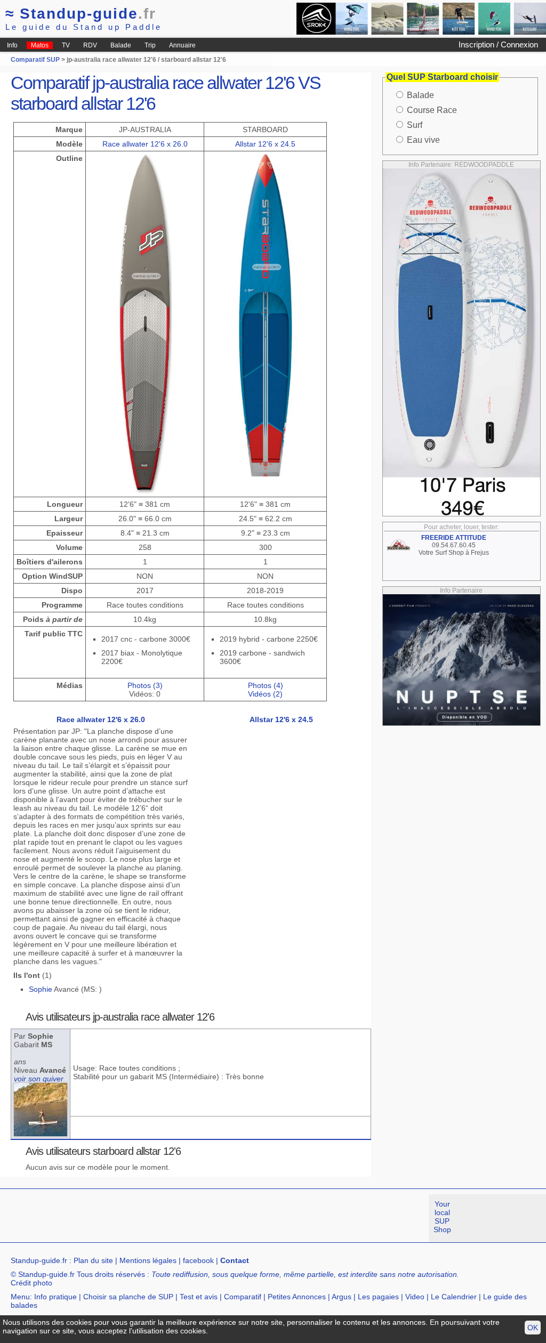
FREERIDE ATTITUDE (453, 537)
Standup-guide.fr (39, 1260)
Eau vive (423, 139)
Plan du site (93, 1260)
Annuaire (182, 45)
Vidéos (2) (265, 694)
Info (12, 45)
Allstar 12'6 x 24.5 (265, 144)
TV (66, 45)
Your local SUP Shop (442, 1217)
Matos (40, 45)
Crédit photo (31, 1283)
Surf (414, 125)
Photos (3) (145, 685)
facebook (198, 1260)
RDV (90, 45)
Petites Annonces (297, 1296)
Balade (120, 45)
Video (414, 1296)
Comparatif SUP (36, 59)
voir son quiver (38, 1078)
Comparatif (242, 1296)
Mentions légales (147, 1260)
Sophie (40, 989)
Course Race (432, 110)
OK (532, 1327)
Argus (341, 1296)
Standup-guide (80, 13)
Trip (150, 45)
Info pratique (55, 1296)
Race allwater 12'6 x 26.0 (145, 144)
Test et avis (199, 1296)
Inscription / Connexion (498, 44)
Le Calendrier (454, 1296)
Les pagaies (378, 1296)
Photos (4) (265, 685)
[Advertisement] (194, 1218)
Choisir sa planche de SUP (128, 1296)
